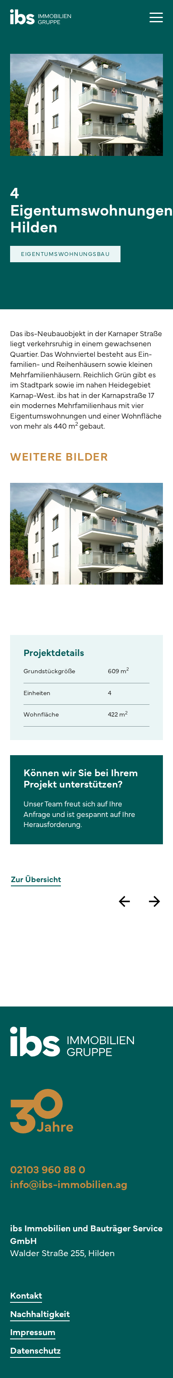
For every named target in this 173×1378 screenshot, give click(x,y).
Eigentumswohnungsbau (65, 254)
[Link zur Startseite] (43, 17)
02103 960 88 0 (47, 1170)
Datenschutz (35, 1351)
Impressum (32, 1333)
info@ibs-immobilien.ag (68, 1185)
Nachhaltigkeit (40, 1315)
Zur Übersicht (36, 880)
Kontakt (26, 1296)
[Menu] (156, 17)
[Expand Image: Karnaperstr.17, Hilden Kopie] (86, 534)
